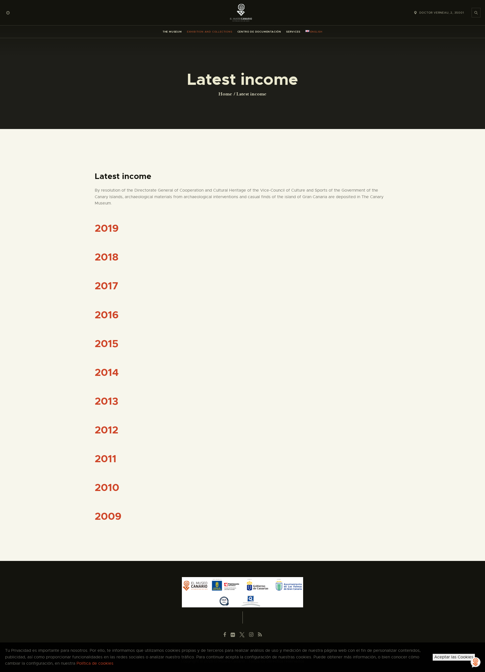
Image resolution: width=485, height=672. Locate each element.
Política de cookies (95, 663)
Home (225, 94)
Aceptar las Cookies (453, 657)
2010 (107, 487)
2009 (108, 516)
